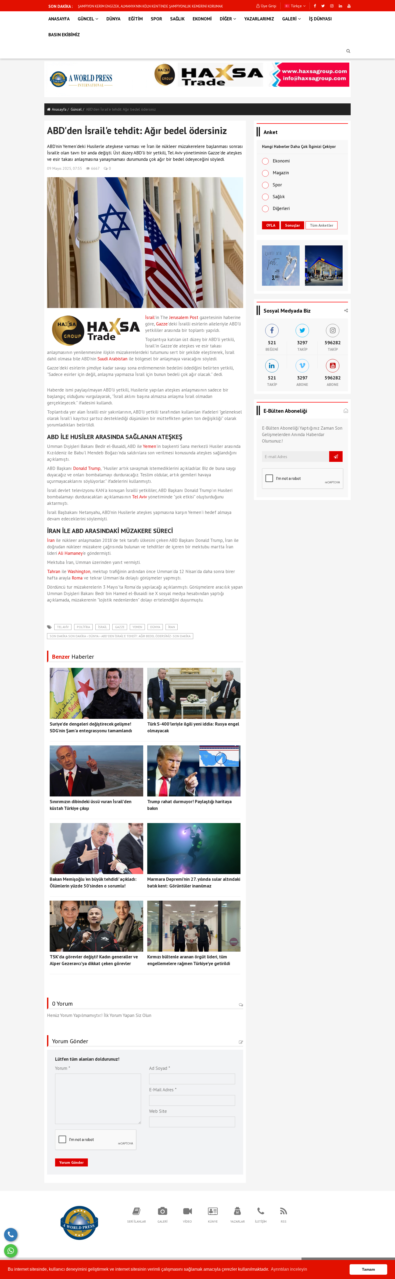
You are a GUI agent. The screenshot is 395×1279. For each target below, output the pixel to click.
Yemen (149, 446)
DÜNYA (113, 19)
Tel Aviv (139, 497)
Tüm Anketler (321, 225)
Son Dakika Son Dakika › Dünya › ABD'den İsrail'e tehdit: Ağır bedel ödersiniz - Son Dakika (120, 636)
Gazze (162, 324)
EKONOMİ (202, 19)
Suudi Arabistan (112, 359)
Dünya (155, 627)
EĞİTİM (135, 19)
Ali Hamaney (70, 553)
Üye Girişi (268, 5)
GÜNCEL (86, 19)
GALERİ (289, 19)
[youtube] (349, 6)
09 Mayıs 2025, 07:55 (64, 168)
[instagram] (331, 6)
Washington (79, 571)
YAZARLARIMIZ (259, 19)
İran (51, 540)
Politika (83, 627)
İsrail (150, 317)
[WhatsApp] (10, 1251)
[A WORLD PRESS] (79, 1223)
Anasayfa (59, 109)
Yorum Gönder (71, 1162)
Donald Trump (86, 468)
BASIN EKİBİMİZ (64, 35)
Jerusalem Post (183, 317)
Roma (77, 578)
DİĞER (226, 19)
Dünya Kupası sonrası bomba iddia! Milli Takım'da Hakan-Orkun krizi (129, 6)
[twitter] (323, 6)
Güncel (76, 109)
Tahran (53, 571)
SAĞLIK (177, 19)
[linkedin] (340, 6)
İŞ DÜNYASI (320, 19)
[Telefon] (10, 1234)
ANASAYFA (59, 19)
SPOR (156, 19)
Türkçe (296, 5)
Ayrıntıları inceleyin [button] (289, 1269)
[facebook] (315, 6)
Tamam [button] (368, 1269)
